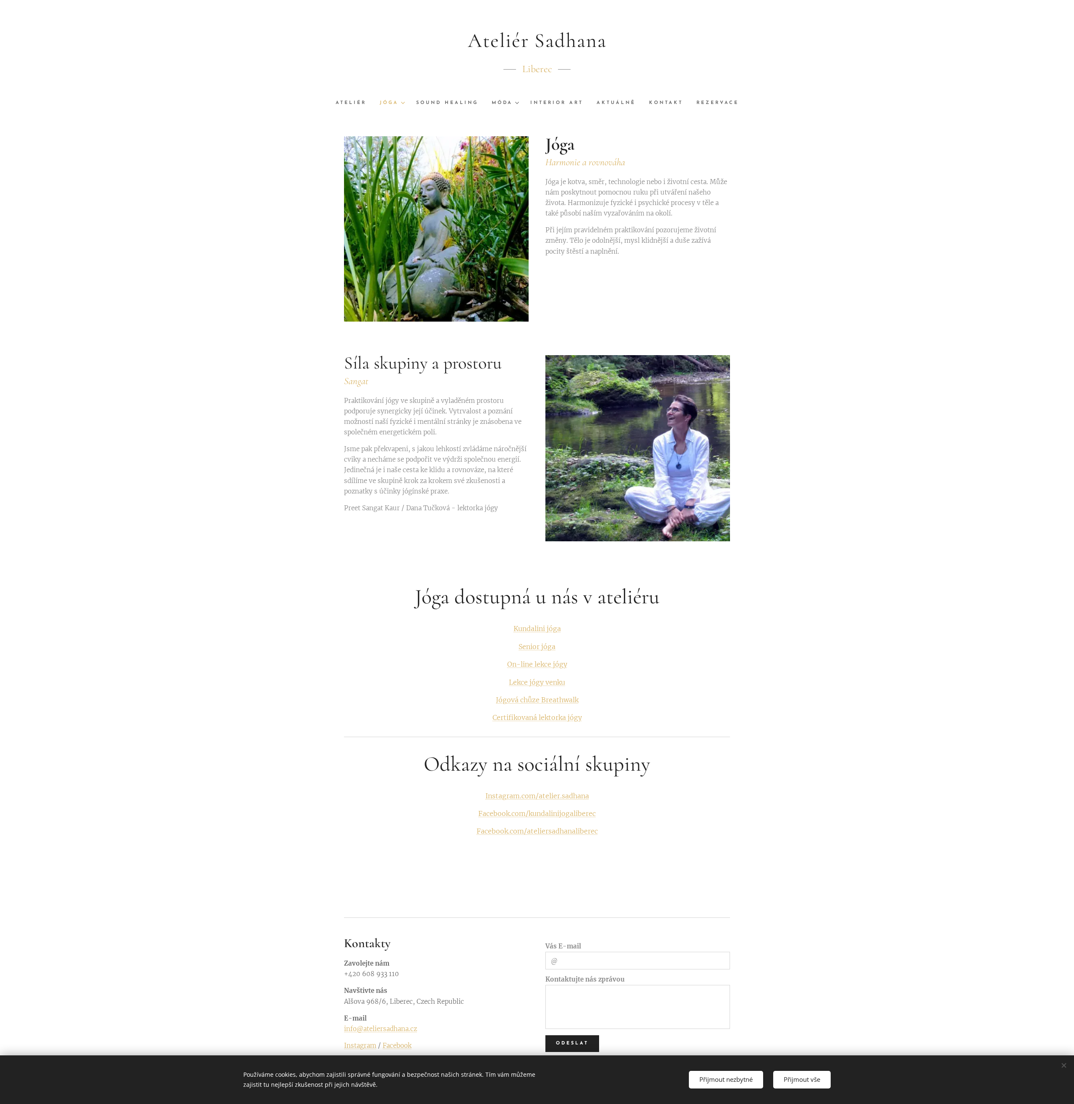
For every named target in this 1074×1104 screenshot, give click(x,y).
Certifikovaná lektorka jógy (537, 717)
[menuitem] (354, 103)
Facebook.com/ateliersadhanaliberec (537, 831)
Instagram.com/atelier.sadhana (537, 796)
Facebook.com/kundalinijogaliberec (537, 813)
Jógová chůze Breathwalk (537, 700)
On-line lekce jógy (537, 664)
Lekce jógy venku (537, 682)
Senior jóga (537, 646)
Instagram (360, 1045)
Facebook (397, 1045)
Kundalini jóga (537, 628)
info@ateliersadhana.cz (380, 1029)
